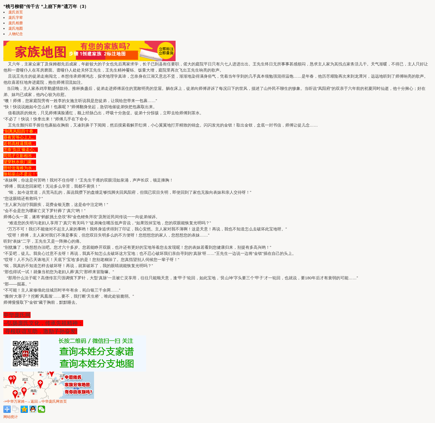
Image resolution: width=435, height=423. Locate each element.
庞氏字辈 (15, 17)
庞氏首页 (15, 12)
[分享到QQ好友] (32, 409)
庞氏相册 (15, 23)
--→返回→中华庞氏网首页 (46, 401)
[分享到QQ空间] (24, 409)
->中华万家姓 (14, 401)
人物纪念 (15, 34)
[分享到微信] (41, 409)
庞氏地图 (15, 28)
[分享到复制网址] (15, 409)
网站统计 (10, 417)
